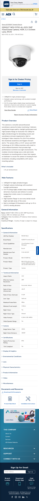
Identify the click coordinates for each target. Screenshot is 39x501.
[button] (37, 250)
